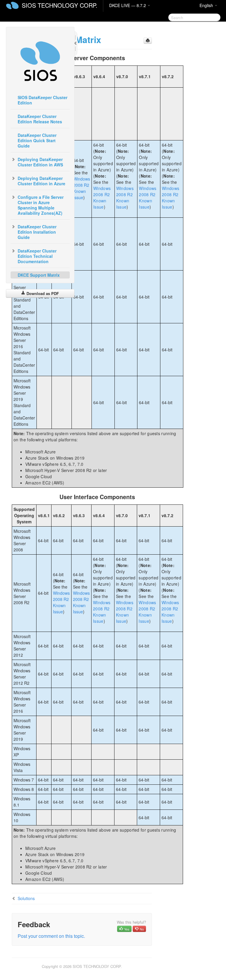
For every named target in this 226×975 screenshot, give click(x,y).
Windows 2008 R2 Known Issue (81, 188)
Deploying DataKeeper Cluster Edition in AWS (40, 162)
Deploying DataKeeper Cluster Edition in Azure (41, 180)
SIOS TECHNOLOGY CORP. (59, 5)
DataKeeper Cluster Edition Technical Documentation (37, 256)
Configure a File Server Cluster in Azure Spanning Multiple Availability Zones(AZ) (41, 205)
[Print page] (148, 40)
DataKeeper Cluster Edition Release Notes (40, 118)
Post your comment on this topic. (51, 936)
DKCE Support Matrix (39, 275)
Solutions (26, 898)
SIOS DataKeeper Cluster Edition (42, 100)
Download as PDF (42, 293)
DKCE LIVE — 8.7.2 (128, 5)
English (207, 5)
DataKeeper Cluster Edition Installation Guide (37, 232)
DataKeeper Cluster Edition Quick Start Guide (37, 140)
